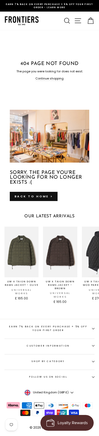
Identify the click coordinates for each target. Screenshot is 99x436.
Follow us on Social (48, 376)
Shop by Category (48, 361)
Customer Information (48, 345)
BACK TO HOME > (34, 196)
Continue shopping (49, 78)
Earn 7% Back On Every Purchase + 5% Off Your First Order (48, 328)
